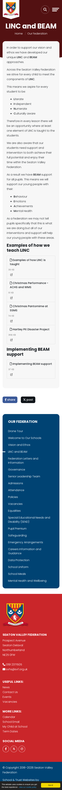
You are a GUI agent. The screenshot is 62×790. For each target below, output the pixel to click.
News (6, 687)
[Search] (45, 9)
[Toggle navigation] (55, 9)
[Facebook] (6, 749)
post (29, 400)
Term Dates (10, 731)
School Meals (17, 574)
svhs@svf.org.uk (16, 669)
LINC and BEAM (17, 452)
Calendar (9, 717)
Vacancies (15, 504)
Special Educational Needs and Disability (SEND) (29, 520)
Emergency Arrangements (25, 542)
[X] (14, 749)
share (11, 400)
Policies (13, 497)
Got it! (50, 785)
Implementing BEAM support (32, 364)
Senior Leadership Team (24, 476)
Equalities (14, 511)
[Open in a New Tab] (11, 275)
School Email (11, 722)
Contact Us (10, 692)
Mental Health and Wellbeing (27, 581)
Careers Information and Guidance (24, 551)
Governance (16, 470)
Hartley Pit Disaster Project (30, 329)
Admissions (15, 483)
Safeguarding (17, 535)
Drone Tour (15, 431)
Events (7, 697)
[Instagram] (22, 749)
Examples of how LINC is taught (28, 262)
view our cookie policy (27, 787)
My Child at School (15, 727)
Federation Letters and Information (23, 461)
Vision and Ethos (19, 445)
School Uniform (18, 567)
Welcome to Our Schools (24, 438)
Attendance (16, 490)
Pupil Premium (17, 529)
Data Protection (18, 560)
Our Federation (37, 34)
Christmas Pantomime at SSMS (29, 308)
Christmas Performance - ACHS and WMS (29, 285)
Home (19, 34)
